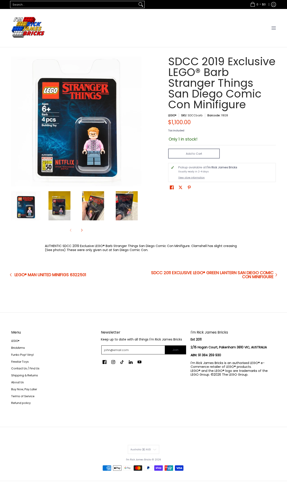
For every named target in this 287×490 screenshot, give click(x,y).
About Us (17, 382)
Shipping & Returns (24, 375)
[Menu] (273, 28)
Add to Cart (194, 154)
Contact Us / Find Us (25, 368)
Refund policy (21, 403)
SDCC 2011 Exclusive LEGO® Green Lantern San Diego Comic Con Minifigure (212, 275)
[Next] (138, 121)
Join (175, 350)
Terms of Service (23, 396)
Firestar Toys (20, 362)
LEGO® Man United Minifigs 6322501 (50, 275)
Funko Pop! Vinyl (22, 355)
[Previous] (14, 121)
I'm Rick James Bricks (138, 459)
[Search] (140, 4)
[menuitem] (258, 4)
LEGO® (172, 115)
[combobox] (73, 4)
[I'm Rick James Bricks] (28, 28)
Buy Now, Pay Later (24, 389)
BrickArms (18, 348)
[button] (172, 187)
